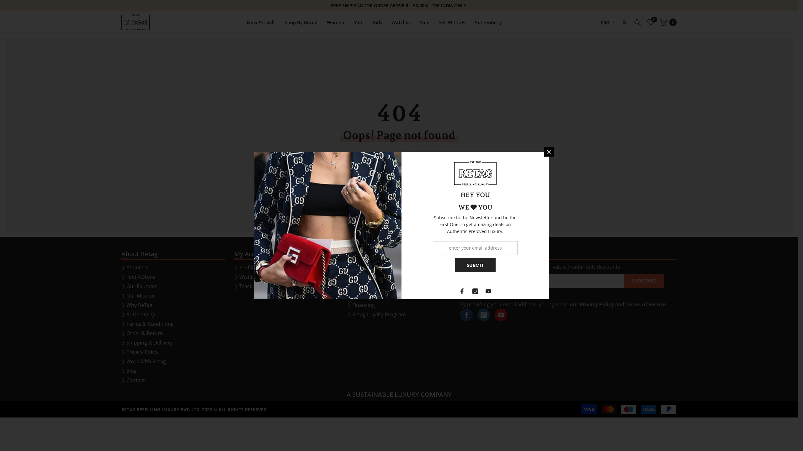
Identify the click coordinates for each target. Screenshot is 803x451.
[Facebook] (462, 291)
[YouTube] (488, 291)
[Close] (549, 152)
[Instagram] (475, 291)
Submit (475, 265)
